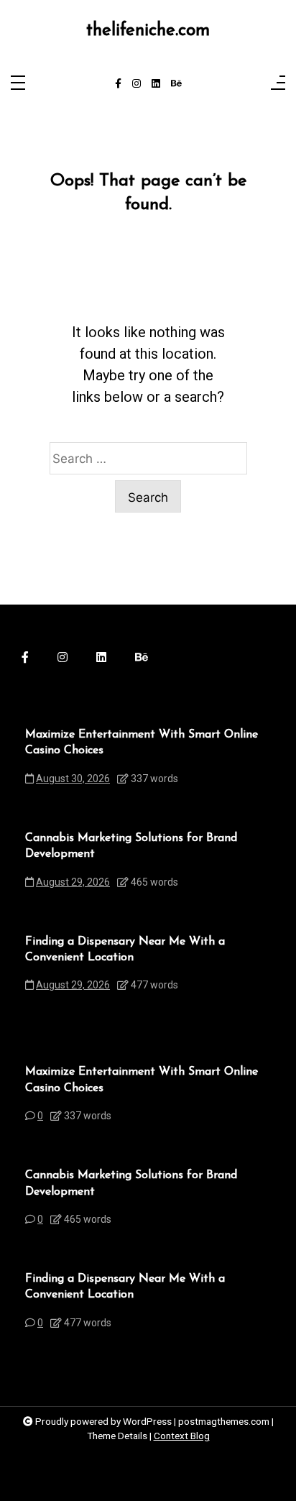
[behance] (176, 84)
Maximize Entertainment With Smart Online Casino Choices (141, 742)
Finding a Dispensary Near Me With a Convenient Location (125, 949)
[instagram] (136, 84)
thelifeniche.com (148, 31)
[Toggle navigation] (18, 83)
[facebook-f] (118, 84)
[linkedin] (156, 84)
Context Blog (182, 1435)
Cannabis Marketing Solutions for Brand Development (131, 846)
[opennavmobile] (278, 83)
